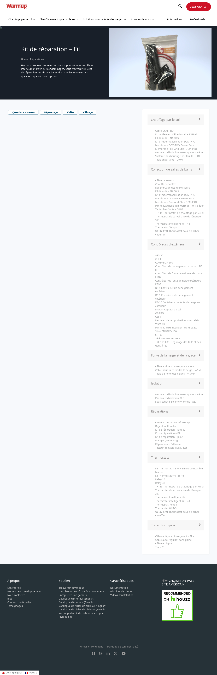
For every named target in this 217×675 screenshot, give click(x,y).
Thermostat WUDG (166, 508)
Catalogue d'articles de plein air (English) (82, 605)
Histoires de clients (121, 591)
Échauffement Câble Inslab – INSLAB (176, 134)
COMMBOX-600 (164, 262)
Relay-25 (160, 479)
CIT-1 (158, 259)
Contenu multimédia (19, 602)
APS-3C (159, 255)
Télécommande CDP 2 (167, 338)
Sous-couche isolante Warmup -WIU (176, 401)
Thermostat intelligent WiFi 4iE (173, 223)
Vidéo (70, 112)
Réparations (37, 59)
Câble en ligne (163, 543)
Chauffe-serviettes (165, 184)
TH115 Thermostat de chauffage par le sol (179, 213)
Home (24, 59)
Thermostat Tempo (166, 227)
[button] (180, 6)
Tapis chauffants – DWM (169, 159)
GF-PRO (159, 313)
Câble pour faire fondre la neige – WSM (178, 370)
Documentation (119, 587)
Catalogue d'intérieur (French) (76, 602)
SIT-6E (158, 334)
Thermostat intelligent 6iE (170, 497)
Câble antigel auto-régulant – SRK (174, 366)
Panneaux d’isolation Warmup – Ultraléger (179, 152)
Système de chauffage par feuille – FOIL (178, 156)
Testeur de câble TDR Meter (171, 447)
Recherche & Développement (24, 591)
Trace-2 (159, 547)
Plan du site (65, 616)
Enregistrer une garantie (73, 595)
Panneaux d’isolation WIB (169, 398)
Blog (10, 598)
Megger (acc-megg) (166, 440)
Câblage (88, 112)
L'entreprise (14, 587)
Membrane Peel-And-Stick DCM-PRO (176, 148)
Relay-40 (160, 483)
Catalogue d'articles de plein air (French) (82, 609)
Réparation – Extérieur (168, 444)
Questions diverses (23, 112)
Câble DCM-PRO (164, 130)
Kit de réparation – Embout (170, 429)
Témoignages (15, 605)
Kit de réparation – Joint (169, 436)
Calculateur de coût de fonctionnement (81, 591)
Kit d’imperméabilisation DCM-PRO (175, 141)
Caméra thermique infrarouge (172, 422)
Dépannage (51, 112)
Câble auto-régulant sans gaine (173, 539)
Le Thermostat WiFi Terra (169, 475)
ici (84, 68)
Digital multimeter (165, 426)
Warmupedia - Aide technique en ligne (81, 613)
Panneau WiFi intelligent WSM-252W (176, 327)
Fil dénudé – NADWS (167, 138)
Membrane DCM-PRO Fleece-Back (174, 145)
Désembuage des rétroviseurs (172, 187)
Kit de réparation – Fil (167, 433)
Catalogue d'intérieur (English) (76, 598)
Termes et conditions (91, 646)
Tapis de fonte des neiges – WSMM (175, 373)
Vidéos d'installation (121, 595)
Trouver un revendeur (71, 587)
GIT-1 (158, 316)
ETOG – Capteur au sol (168, 309)
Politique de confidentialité (122, 646)
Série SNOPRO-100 (166, 331)
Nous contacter (16, 595)
